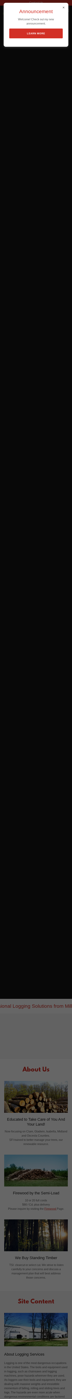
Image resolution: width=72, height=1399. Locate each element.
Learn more (36, 33)
